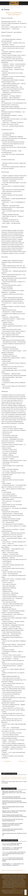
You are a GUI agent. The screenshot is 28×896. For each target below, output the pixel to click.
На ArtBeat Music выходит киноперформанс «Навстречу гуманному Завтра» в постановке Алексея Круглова (14, 802)
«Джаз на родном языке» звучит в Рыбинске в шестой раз (14, 834)
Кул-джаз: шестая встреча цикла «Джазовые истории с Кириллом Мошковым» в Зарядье (12, 859)
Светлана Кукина (6, 847)
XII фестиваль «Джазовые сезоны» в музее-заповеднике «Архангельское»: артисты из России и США (14, 793)
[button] (2, 3)
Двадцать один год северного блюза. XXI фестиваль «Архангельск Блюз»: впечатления (14, 811)
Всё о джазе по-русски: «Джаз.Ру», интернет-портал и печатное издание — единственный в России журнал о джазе (13, 779)
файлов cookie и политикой (18, 891)
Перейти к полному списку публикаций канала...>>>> (13, 870)
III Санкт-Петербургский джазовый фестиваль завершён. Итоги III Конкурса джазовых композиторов (14, 816)
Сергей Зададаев (6, 863)
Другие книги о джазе (14, 14)
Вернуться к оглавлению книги (14, 12)
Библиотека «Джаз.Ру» (12, 6)
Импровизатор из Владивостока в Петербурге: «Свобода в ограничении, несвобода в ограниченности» (12, 825)
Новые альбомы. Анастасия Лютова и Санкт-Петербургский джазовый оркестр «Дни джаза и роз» (13, 854)
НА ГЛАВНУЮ (4, 6)
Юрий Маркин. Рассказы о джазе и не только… (13, 7)
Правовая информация (19, 887)
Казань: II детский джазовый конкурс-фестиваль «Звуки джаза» (13, 807)
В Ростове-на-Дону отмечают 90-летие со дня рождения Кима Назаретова (12, 820)
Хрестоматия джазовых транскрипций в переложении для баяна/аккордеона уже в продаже (14, 797)
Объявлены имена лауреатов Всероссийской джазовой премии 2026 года (12, 830)
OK (25, 892)
